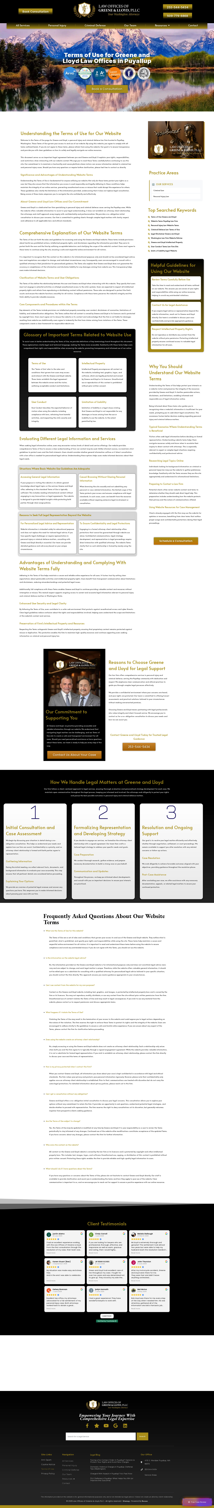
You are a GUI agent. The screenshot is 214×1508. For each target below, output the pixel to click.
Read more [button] (51, 1253)
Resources (161, 25)
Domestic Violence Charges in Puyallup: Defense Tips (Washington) (111, 1468)
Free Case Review (198, 1502)
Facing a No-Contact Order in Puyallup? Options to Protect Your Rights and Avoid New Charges (112, 1461)
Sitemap (126, 1501)
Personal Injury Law (161, 196)
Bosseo (145, 1501)
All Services (23, 25)
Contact (193, 25)
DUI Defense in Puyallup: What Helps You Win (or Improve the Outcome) (111, 1479)
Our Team (130, 25)
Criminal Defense (95, 25)
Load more (107, 1316)
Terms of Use (47, 1469)
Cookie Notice (48, 1464)
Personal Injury (57, 25)
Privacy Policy (48, 1474)
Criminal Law (158, 190)
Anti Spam (46, 1460)
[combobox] (101, 1436)
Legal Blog (95, 1454)
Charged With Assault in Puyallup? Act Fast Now (111, 1474)
